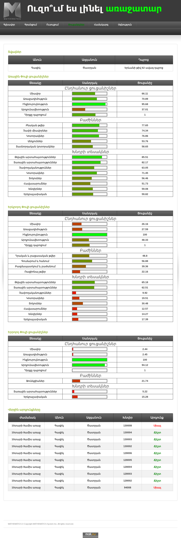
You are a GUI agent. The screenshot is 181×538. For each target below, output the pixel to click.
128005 (127, 460)
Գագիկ (59, 425)
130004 (127, 432)
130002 (127, 446)
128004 (127, 466)
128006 (127, 453)
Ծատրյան (94, 425)
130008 (127, 425)
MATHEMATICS (39, 524)
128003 (127, 473)
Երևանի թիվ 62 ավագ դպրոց (144, 67)
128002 (127, 480)
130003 (127, 439)
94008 (127, 487)
